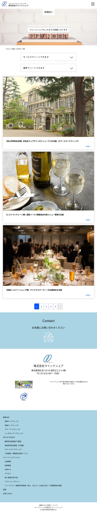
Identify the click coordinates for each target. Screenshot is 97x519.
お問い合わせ (7, 493)
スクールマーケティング (13, 449)
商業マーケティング (11, 421)
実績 (13, 49)
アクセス (8, 473)
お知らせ (8, 469)
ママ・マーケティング (12, 429)
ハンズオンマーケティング (14, 433)
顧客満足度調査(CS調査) (13, 441)
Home (8, 49)
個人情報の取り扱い (12, 477)
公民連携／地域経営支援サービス (16, 453)
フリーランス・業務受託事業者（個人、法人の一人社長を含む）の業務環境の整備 (33, 485)
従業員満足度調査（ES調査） (15, 445)
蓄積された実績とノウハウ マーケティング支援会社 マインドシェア (48, 506)
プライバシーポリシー (12, 481)
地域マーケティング (11, 425)
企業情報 (8, 461)
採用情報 (8, 465)
